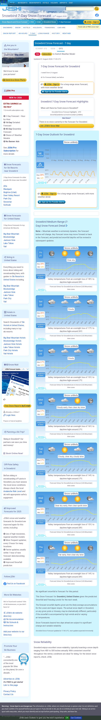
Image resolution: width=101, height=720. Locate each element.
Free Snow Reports (17, 406)
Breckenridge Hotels (12, 341)
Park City (7, 198)
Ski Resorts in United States (13, 278)
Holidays (37, 28)
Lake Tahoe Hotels (11, 347)
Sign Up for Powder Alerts (55, 91)
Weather (66, 33)
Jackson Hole (9, 240)
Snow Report (9, 33)
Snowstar (7, 202)
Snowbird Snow (50, 22)
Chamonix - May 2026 (14, 55)
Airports (63, 3)
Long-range (43, 33)
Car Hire (61, 28)
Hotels (26, 28)
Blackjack (7, 189)
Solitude (7, 205)
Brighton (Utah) (10, 192)
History (55, 33)
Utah (39, 22)
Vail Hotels (8, 353)
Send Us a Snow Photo (15, 80)
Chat (71, 3)
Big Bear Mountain (11, 234)
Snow (14, 22)
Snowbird (7, 28)
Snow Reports (35, 3)
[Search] (96, 9)
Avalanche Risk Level (12, 491)
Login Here (10, 415)
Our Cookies (76, 718)
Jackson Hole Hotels (12, 344)
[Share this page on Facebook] (97, 16)
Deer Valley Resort (11, 195)
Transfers (49, 28)
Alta (5, 186)
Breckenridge (9, 237)
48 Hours (22, 33)
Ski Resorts (22, 3)
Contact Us (8, 694)
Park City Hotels (10, 350)
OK (67, 718)
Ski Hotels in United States (14, 323)
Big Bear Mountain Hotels (14, 338)
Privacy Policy (9, 691)
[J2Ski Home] (12, 10)
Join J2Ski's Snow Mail (49, 126)
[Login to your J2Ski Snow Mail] (15, 381)
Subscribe (46, 54)
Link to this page (10, 685)
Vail (5, 246)
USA (32, 22)
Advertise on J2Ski (11, 679)
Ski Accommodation (15, 619)
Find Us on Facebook (15, 583)
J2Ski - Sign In (92, 22)
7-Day (32, 33)
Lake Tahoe (8, 243)
